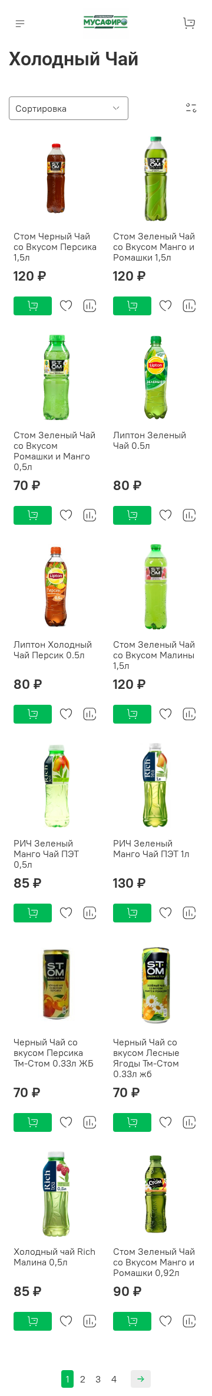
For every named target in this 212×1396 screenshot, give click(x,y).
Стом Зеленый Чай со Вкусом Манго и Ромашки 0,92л (154, 1261)
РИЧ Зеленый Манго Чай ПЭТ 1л (151, 848)
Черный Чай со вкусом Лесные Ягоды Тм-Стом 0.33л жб (146, 1058)
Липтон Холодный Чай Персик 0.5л (53, 649)
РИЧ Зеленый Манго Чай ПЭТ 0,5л (46, 853)
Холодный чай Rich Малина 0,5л (54, 1256)
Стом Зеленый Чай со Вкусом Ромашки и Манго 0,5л (54, 450)
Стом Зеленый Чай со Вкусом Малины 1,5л (154, 654)
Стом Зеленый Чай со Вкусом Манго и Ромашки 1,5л (154, 246)
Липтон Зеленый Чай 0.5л (149, 440)
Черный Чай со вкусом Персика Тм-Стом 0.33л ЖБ (54, 1052)
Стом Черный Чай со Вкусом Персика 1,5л (55, 246)
